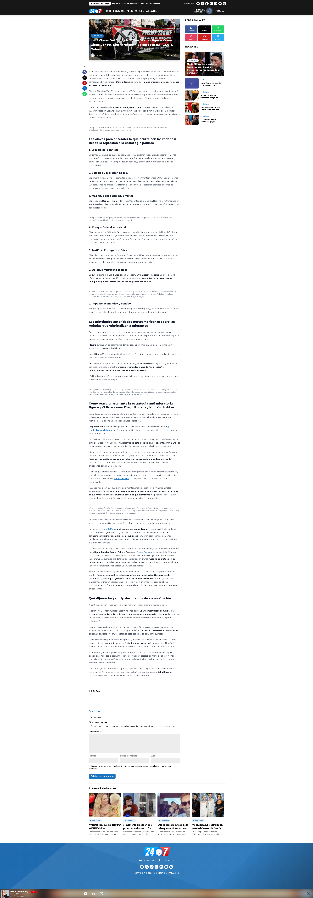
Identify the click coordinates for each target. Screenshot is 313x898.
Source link (94, 711)
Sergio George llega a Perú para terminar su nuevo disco (137, 4)
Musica (205, 80)
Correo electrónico (129, 756)
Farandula (97, 36)
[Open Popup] (102, 894)
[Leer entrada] (204, 64)
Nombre (93, 756)
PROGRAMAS (119, 11)
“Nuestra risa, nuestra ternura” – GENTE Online (105, 827)
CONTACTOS (151, 11)
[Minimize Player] (309, 894)
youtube (204, 39)
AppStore (168, 860)
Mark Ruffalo (108, 529)
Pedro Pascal (143, 552)
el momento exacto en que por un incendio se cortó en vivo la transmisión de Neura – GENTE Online (139, 827)
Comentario (95, 732)
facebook (191, 31)
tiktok (204, 31)
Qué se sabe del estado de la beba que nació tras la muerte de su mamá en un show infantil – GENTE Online (173, 827)
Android (149, 860)
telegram (218, 39)
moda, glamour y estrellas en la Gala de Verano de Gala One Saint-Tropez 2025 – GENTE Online (207, 827)
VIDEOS (130, 11)
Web (153, 756)
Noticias (139, 11)
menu (218, 11)
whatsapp (218, 31)
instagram (191, 39)
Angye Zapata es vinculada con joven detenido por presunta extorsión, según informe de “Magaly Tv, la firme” (211, 96)
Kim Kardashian (121, 478)
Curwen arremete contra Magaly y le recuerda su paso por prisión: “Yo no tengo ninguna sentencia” (210, 120)
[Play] (86, 894)
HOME (108, 11)
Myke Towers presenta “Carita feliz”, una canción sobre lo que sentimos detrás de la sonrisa (211, 84)
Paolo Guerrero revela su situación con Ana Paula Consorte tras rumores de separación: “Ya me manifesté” (211, 108)
